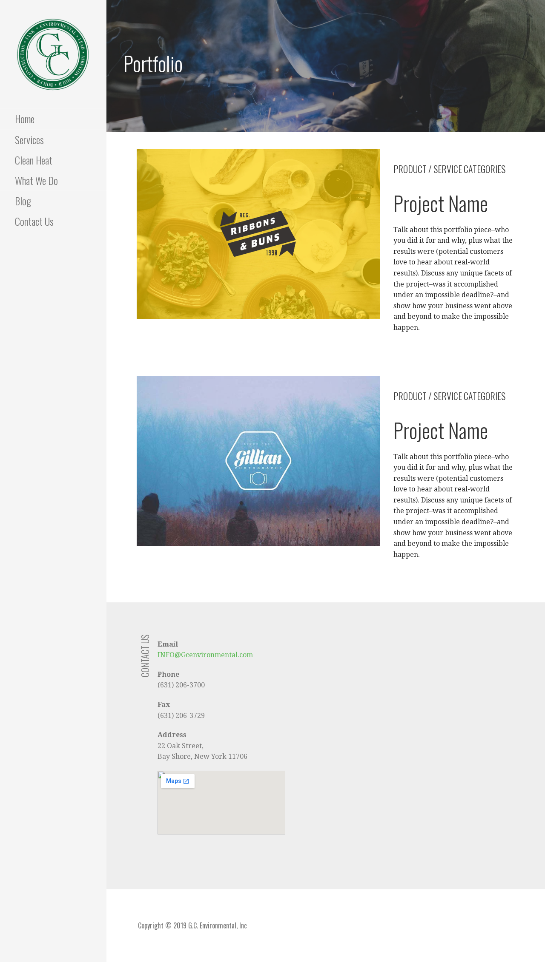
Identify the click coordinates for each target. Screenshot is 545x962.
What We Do (36, 180)
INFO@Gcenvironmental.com (205, 655)
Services (29, 139)
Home (24, 118)
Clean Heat (33, 159)
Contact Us (34, 221)
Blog (23, 200)
